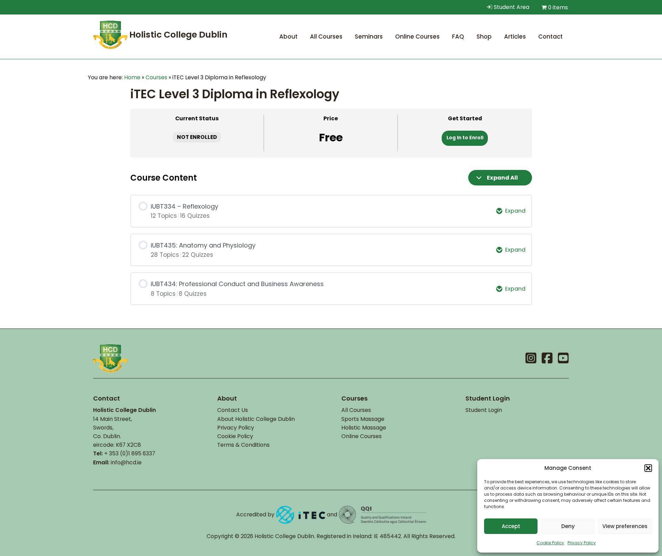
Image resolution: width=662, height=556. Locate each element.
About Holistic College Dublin (256, 419)
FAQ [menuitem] (458, 36)
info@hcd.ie (126, 462)
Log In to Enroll (465, 137)
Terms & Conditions (243, 445)
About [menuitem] (288, 36)
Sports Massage (362, 419)
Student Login (483, 410)
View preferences (625, 526)
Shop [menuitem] (484, 36)
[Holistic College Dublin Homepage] (162, 34)
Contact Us (232, 410)
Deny (568, 526)
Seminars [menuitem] (369, 36)
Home (132, 77)
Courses (156, 77)
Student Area (510, 7)
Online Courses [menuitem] (417, 36)
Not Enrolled (197, 137)
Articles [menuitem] (515, 36)
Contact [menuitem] (550, 36)
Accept (511, 526)
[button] (648, 468)
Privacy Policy (582, 543)
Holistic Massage (363, 428)
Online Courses (361, 436)
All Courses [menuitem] (326, 36)
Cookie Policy (550, 543)
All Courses (356, 410)
